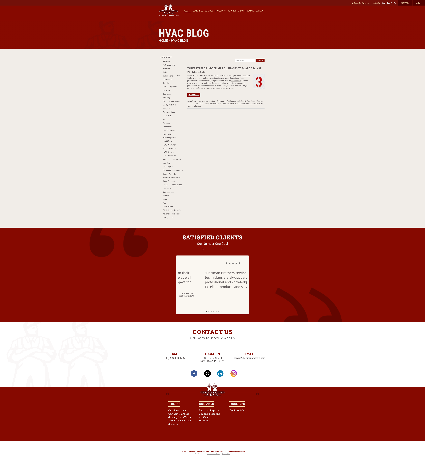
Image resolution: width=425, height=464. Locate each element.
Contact (260, 11)
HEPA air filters (228, 103)
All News (166, 61)
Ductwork (166, 90)
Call (376, 3)
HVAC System (168, 152)
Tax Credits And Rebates (172, 185)
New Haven (191, 101)
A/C (226, 101)
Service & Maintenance (171, 177)
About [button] (187, 11)
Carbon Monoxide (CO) (171, 76)
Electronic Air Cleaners (171, 101)
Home (164, 40)
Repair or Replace (236, 11)
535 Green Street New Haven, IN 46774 (212, 359)
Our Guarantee (177, 410)
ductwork (220, 101)
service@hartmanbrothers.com (249, 358)
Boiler (165, 72)
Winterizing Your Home (171, 214)
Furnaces (166, 123)
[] (221, 374)
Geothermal (167, 127)
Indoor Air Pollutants (247, 101)
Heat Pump (233, 101)
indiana (212, 101)
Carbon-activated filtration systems (248, 103)
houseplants (236, 81)
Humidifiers (167, 141)
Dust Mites (167, 94)
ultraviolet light (215, 103)
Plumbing (204, 420)
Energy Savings (169, 112)
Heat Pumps (167, 134)
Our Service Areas (178, 413)
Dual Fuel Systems (170, 87)
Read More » (194, 95)
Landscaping (168, 167)
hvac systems (202, 101)
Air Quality (205, 417)
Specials (173, 424)
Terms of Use (226, 454)
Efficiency (166, 98)
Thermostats (168, 188)
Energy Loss (167, 108)
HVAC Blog (179, 40)
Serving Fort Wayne (180, 417)
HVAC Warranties (169, 156)
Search (260, 60)
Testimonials (236, 410)
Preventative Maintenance (173, 170)
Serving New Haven (179, 420)
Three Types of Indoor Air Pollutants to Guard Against (224, 68)
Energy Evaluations (170, 105)
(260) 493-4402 (388, 3)
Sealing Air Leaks (169, 174)
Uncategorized (168, 192)
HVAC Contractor (169, 145)
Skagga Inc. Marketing (213, 454)
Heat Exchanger (169, 130)
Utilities (166, 196)
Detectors (166, 83)
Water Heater (168, 207)
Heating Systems (169, 138)
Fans (164, 119)
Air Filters (166, 69)
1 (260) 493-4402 (175, 358)
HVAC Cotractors (169, 148)
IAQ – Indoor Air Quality (172, 159)
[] (195, 374)
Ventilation (167, 199)
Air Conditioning (169, 65)
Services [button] (209, 11)
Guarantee (198, 11)
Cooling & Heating (209, 413)
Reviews (250, 11)
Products (221, 11)
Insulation (166, 163)
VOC (164, 203)
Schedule (405, 2)
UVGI (206, 103)
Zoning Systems (169, 217)
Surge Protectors (169, 181)
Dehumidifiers (168, 79)
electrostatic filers (194, 106)
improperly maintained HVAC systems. (220, 88)
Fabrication (167, 116)
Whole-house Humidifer (172, 210)
